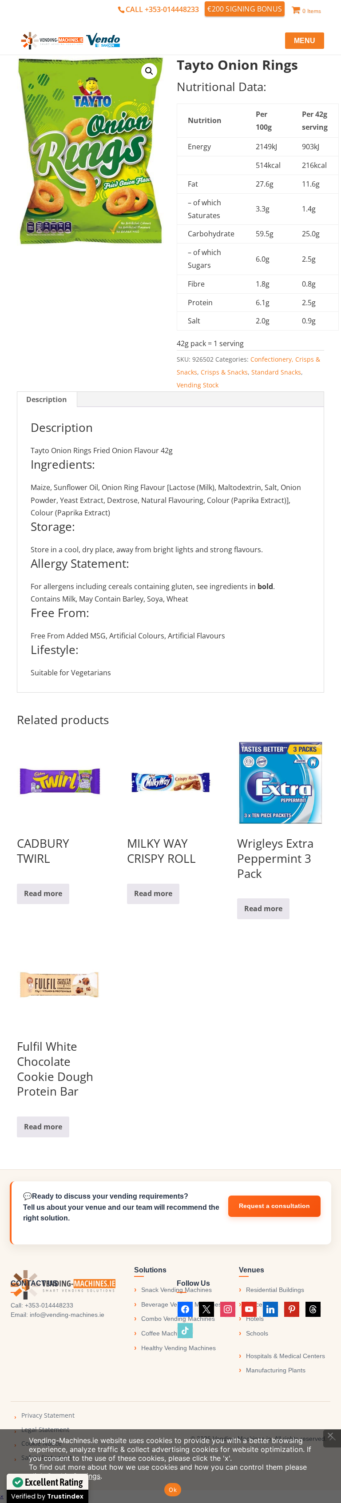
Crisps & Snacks (224, 372)
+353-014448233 (49, 1305)
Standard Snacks (276, 372)
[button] (149, 71)
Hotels (255, 1318)
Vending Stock (197, 385)
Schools (257, 1333)
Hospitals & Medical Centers (285, 1355)
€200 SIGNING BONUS (244, 9)
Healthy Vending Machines (178, 1348)
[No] (329, 1435)
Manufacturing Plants (275, 1370)
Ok (173, 1489)
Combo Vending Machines (178, 1318)
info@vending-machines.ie (67, 1314)
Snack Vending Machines (176, 1289)
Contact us (274, 1206)
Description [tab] (46, 399)
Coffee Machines (165, 1333)
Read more (43, 893)
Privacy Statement (48, 1415)
